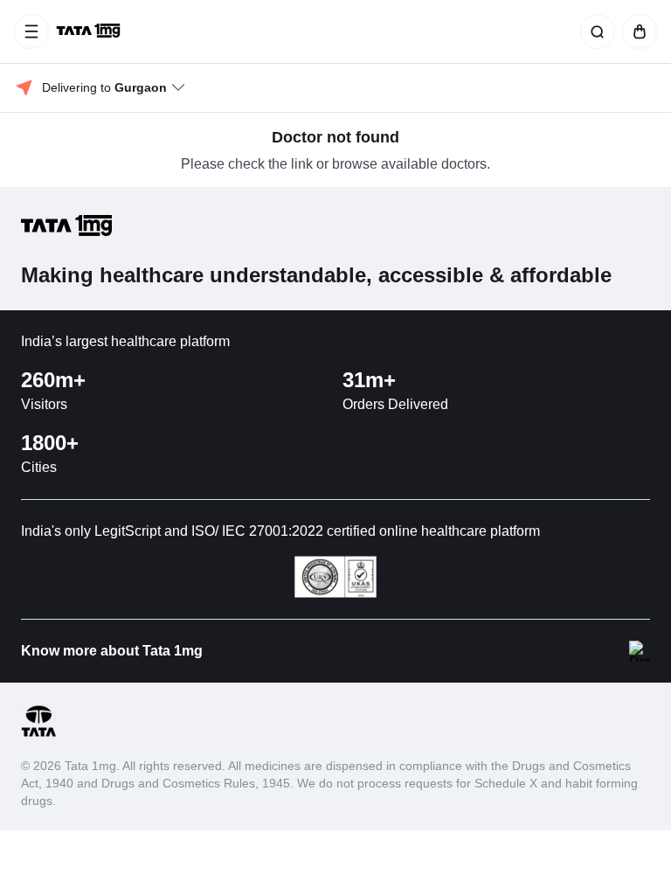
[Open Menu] (31, 31)
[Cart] (636, 31)
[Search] (594, 31)
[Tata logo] (38, 733)
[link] (90, 31)
